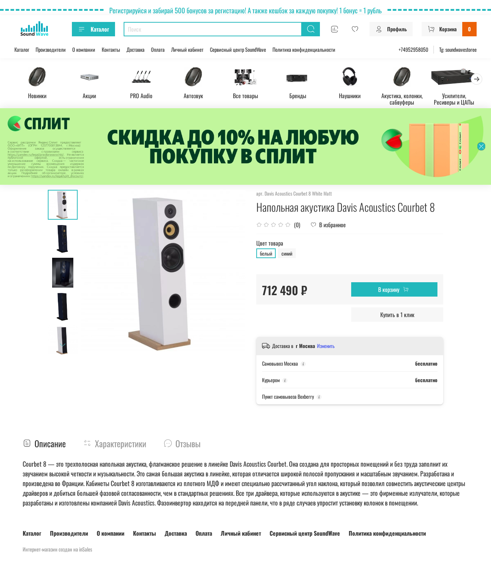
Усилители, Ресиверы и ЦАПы (454, 98)
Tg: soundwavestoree (458, 49)
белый (266, 253)
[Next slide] (62, 345)
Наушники (350, 95)
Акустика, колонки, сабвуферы (402, 98)
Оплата (158, 49)
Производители (51, 49)
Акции (89, 95)
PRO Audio (141, 95)
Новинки (37, 95)
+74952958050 (413, 49)
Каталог (100, 29)
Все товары (245, 95)
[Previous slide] (95, 272)
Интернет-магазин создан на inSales (57, 549)
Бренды (297, 95)
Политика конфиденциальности (303, 49)
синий (286, 253)
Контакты (111, 49)
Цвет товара (269, 243)
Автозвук (193, 95)
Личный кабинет (187, 49)
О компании (83, 49)
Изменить (326, 346)
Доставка (135, 49)
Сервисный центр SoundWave (238, 49)
